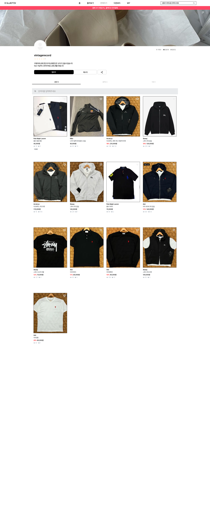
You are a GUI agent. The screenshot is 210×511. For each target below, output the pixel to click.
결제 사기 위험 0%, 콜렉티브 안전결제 (105, 8)
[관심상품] (64, 99)
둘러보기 (90, 3)
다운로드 (117, 3)
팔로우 (54, 72)
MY (128, 3)
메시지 (85, 72)
